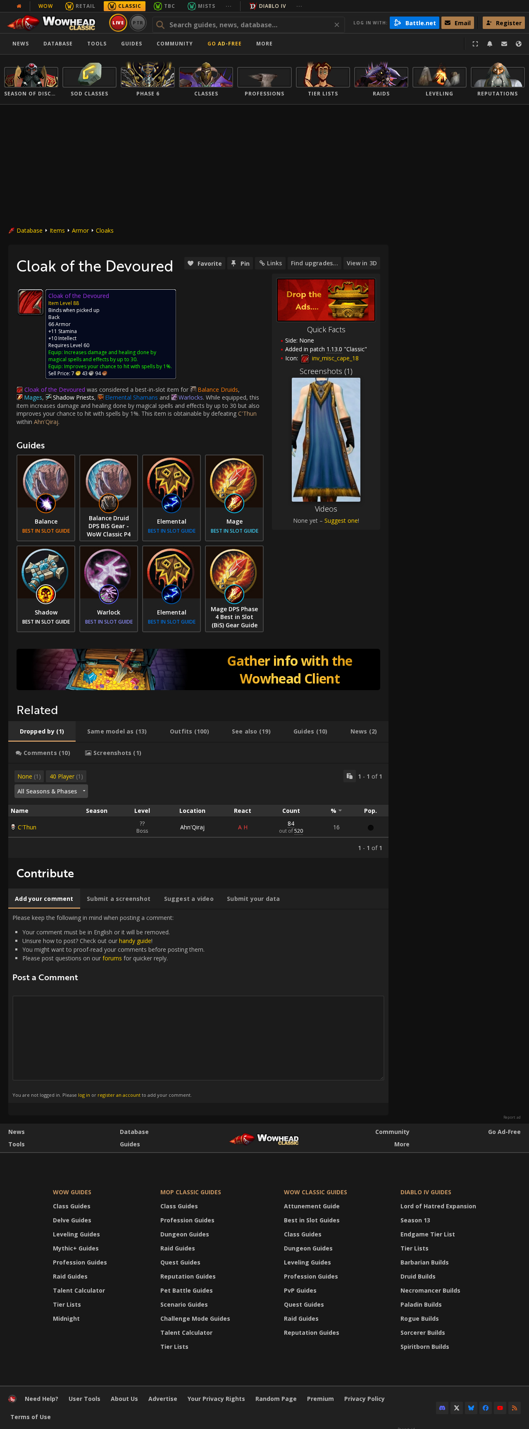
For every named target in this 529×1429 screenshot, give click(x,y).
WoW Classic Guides (315, 1192)
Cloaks (105, 230)
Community (175, 43)
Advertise (162, 1399)
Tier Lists (67, 1304)
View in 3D (362, 263)
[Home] (55, 22)
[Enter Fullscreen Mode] (475, 44)
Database (58, 43)
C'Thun (27, 827)
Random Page (276, 1399)
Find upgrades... (314, 263)
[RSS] (514, 1408)
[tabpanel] (198, 811)
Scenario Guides (184, 1304)
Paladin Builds (421, 1304)
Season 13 (415, 1220)
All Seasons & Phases (47, 791)
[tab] (42, 731)
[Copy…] (349, 776)
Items (57, 230)
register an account (119, 1095)
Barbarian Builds (424, 1262)
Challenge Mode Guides (195, 1318)
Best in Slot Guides (312, 1220)
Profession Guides (80, 1262)
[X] (456, 1408)
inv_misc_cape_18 (334, 358)
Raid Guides (70, 1276)
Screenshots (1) (326, 371)
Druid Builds (418, 1276)
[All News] (19, 6)
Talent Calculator (79, 1290)
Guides (131, 43)
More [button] (264, 43)
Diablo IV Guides (425, 1192)
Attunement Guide (312, 1206)
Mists (206, 6)
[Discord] (442, 1408)
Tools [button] (97, 43)
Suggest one (341, 520)
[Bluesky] (471, 1408)
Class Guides (72, 1206)
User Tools (84, 1399)
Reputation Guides (188, 1276)
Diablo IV (272, 6)
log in (84, 1095)
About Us (124, 1399)
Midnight (66, 1318)
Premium (320, 1399)
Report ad (512, 1117)
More (402, 1144)
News (20, 43)
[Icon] (30, 302)
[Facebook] (485, 1408)
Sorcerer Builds (422, 1332)
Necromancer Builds (430, 1290)
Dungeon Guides (184, 1234)
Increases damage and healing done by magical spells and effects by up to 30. (102, 356)
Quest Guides (180, 1262)
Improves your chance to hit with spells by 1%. (118, 366)
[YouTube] (500, 1408)
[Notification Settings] (490, 44)
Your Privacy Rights (216, 1399)
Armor (80, 230)
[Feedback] (504, 44)
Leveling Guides (76, 1234)
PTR (138, 22)
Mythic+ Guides (76, 1248)
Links (274, 263)
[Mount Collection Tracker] (198, 669)
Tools (16, 1144)
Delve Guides (72, 1220)
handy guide (135, 941)
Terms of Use (30, 1417)
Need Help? (41, 1399)
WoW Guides (72, 1192)
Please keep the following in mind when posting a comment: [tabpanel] (108, 1006)
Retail (85, 6)
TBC (169, 6)
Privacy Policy (364, 1399)
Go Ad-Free (224, 43)
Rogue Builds (419, 1318)
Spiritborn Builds (424, 1346)
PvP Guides (300, 1290)
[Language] (518, 44)
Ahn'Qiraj (192, 827)
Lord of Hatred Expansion (438, 1206)
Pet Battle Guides (186, 1290)
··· (229, 6)
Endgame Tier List (427, 1234)
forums (112, 958)
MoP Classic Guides (190, 1192)
